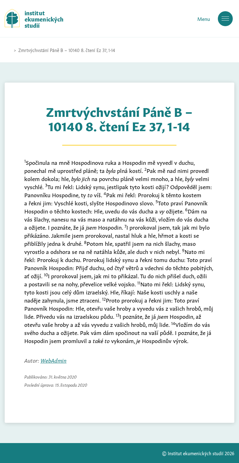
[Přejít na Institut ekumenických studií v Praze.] (8, 50)
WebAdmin (53, 360)
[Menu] (225, 18)
